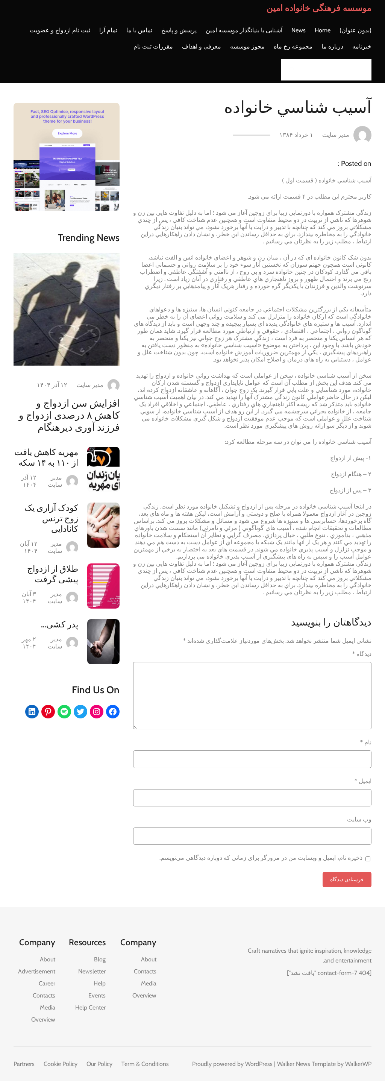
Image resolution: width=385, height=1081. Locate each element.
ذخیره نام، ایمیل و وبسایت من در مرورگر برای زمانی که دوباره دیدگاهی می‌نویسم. (260, 857)
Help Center (90, 1007)
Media (148, 983)
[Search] (289, 70)
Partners (24, 1063)
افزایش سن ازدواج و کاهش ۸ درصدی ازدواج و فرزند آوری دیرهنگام (69, 415)
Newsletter (92, 971)
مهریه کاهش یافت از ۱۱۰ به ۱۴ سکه (46, 457)
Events (97, 995)
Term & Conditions (145, 1063)
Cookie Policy (60, 1063)
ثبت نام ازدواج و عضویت (60, 30)
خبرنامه (361, 46)
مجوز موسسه (247, 46)
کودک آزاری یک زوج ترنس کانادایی (51, 518)
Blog (100, 959)
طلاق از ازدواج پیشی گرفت (52, 574)
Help (100, 983)
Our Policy (99, 1063)
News (298, 30)
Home (322, 30)
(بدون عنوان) (355, 30)
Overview (144, 995)
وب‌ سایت (359, 819)
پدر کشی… (59, 624)
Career (47, 983)
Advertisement (36, 971)
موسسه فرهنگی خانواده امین (319, 8)
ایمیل (363, 781)
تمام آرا (108, 30)
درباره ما (332, 46)
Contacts (145, 971)
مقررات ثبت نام (153, 46)
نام (365, 742)
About (148, 959)
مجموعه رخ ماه (293, 46)
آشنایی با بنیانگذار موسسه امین (244, 30)
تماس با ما (139, 30)
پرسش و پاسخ (179, 30)
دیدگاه (361, 653)
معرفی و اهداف (201, 46)
